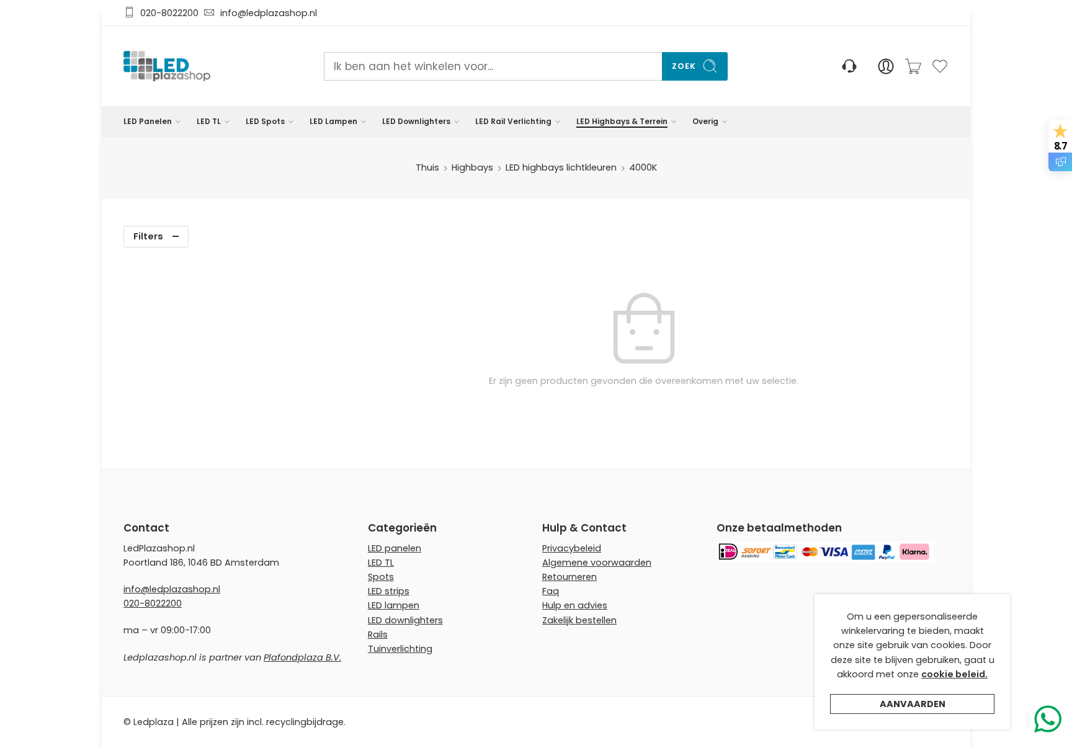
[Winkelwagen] (913, 66)
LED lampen (393, 605)
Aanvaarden (912, 704)
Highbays (472, 167)
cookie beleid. (954, 674)
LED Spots (265, 121)
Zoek (684, 66)
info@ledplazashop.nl (266, 13)
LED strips (388, 591)
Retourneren (569, 577)
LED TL (209, 121)
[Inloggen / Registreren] (886, 66)
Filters (148, 236)
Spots (381, 577)
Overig (705, 121)
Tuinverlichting (400, 649)
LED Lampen (333, 121)
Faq (550, 591)
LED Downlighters (416, 121)
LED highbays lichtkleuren (561, 167)
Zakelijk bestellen (579, 620)
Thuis (427, 167)
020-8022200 (169, 13)
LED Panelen (147, 121)
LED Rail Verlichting (513, 121)
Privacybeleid (571, 548)
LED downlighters (405, 620)
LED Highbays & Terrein (622, 121)
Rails (378, 634)
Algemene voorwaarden (596, 562)
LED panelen (394, 548)
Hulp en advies (574, 605)
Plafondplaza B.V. (302, 657)
